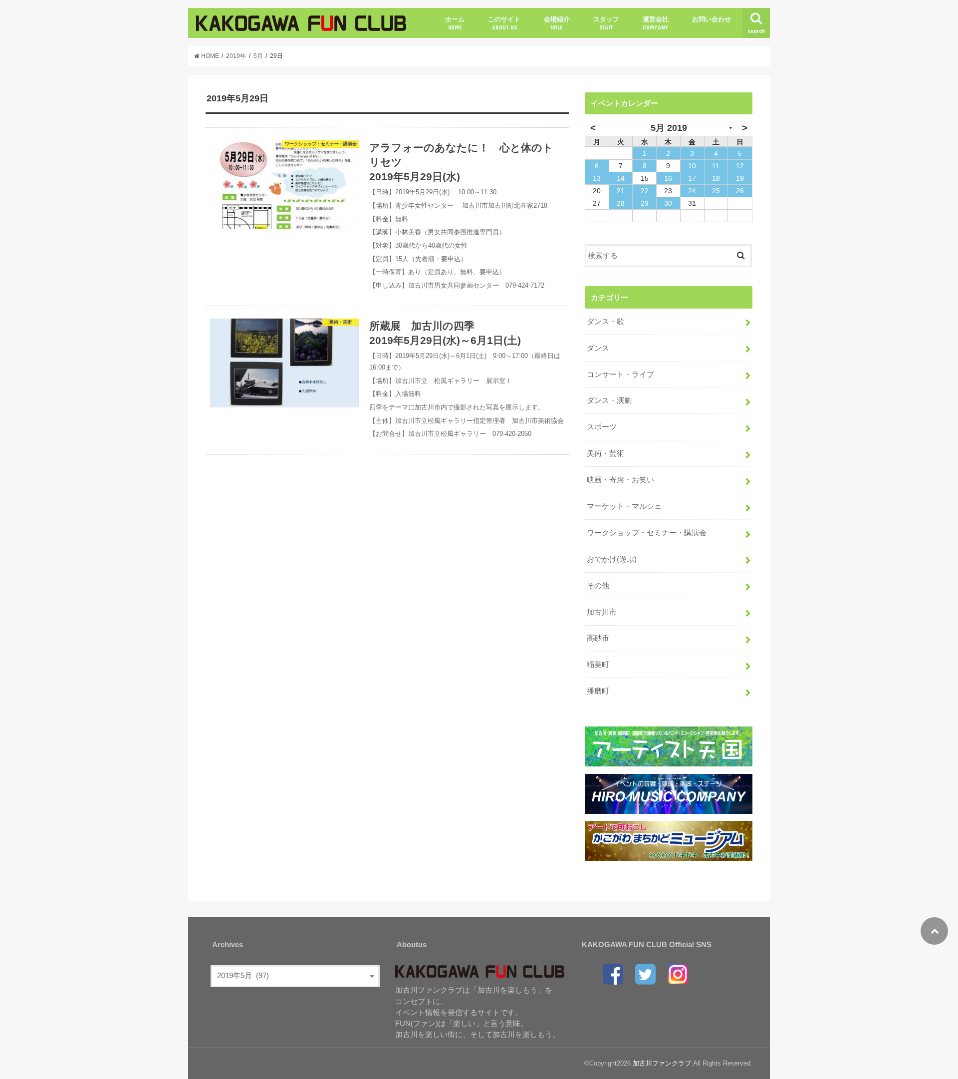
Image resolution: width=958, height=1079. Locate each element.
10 (692, 166)
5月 (258, 56)
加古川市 (602, 612)
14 (621, 178)
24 (692, 191)
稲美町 (598, 665)
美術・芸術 (605, 453)
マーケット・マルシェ (624, 506)
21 (621, 191)
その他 (598, 586)
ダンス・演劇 (609, 400)
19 (740, 178)
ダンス (598, 348)
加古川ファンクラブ (662, 1063)
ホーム (455, 22)
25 (716, 191)
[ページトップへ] (934, 931)
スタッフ (606, 22)
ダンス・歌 (605, 322)
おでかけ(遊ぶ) (612, 559)
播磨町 (598, 691)
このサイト (504, 22)
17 (692, 178)
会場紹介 (557, 22)
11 (715, 166)
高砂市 (598, 638)
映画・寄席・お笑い (620, 480)
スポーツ (602, 427)
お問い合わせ (711, 19)
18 (716, 178)
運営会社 (656, 22)
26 (740, 191)
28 (621, 203)
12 (740, 166)
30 (668, 203)
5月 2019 (669, 128)
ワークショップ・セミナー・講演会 (647, 533)
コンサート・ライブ (620, 374)
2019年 (236, 56)
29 (645, 203)
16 (668, 178)
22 (645, 191)
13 (597, 178)
